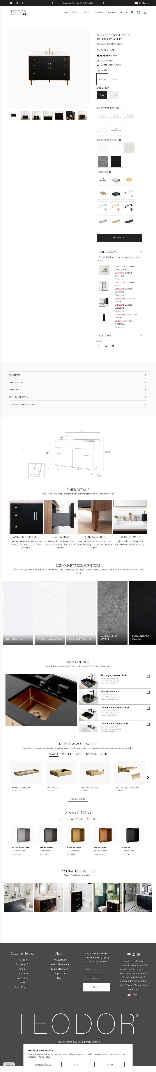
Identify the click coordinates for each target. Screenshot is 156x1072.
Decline (110, 1064)
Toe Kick (113, 95)
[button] (16, 68)
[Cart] (145, 12)
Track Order (22, 973)
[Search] (138, 12)
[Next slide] (103, 3)
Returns (22, 968)
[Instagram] (10, 3)
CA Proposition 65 (59, 973)
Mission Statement (59, 964)
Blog (59, 978)
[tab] (53, 754)
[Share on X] (105, 346)
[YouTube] (23, 3)
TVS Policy (22, 959)
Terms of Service (59, 968)
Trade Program (22, 987)
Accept (76, 1064)
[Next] (147, 777)
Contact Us (22, 978)
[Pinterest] (17, 3)
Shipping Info (22, 964)
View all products (77, 798)
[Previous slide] (52, 3)
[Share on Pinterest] (113, 346)
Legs (102, 95)
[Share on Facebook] (98, 346)
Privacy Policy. (44, 1057)
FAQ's (22, 982)
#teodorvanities (85, 875)
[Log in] (132, 12)
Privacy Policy (59, 959)
